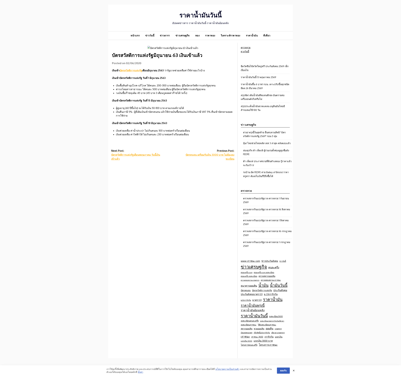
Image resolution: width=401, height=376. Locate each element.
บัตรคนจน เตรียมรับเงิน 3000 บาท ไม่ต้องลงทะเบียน (210, 154)
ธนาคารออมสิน (249, 285)
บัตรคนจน (246, 290)
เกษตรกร (278, 329)
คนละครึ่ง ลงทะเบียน (249, 276)
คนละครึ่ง (273, 267)
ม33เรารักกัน (246, 300)
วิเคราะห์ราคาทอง (230, 35)
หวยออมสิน (259, 328)
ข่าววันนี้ (149, 35)
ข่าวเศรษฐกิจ (183, 35)
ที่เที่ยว (266, 35)
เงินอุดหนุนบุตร (246, 332)
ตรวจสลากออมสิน (267, 276)
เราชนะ (245, 336)
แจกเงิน (278, 336)
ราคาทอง (210, 35)
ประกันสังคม (280, 290)
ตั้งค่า (140, 372)
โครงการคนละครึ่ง (249, 345)
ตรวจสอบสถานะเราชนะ (271, 280)
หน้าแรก (135, 35)
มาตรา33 (257, 300)
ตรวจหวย (245, 47)
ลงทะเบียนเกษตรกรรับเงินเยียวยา (272, 321)
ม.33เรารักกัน (271, 294)
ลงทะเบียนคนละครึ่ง (250, 321)
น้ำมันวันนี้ (278, 285)
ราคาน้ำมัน (252, 35)
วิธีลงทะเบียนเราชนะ (267, 324)
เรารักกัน (269, 336)
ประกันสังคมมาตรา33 (252, 294)
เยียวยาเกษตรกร (278, 332)
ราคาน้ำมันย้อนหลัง (253, 310)
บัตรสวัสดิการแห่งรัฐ (131, 70)
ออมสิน (269, 328)
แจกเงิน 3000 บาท (263, 340)
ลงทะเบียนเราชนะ (248, 324)
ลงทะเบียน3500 (276, 316)
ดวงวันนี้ (245, 51)
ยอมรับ (283, 370)
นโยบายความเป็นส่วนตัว (227, 369)
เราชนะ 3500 (257, 337)
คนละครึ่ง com (246, 272)
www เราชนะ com (250, 260)
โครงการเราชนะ (268, 344)
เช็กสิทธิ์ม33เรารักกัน (262, 332)
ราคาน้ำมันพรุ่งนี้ (253, 305)
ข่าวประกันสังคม (269, 260)
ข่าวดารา (165, 35)
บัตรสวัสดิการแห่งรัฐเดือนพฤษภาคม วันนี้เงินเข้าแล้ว (135, 154)
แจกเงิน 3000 (246, 341)
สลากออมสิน (246, 328)
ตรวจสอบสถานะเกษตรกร (250, 280)
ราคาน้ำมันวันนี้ (200, 15)
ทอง (197, 35)
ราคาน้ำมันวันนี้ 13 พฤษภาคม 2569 (258, 77)
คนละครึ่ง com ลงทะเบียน (264, 272)
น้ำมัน (263, 285)
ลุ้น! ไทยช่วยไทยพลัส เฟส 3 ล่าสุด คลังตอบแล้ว (267, 143)
